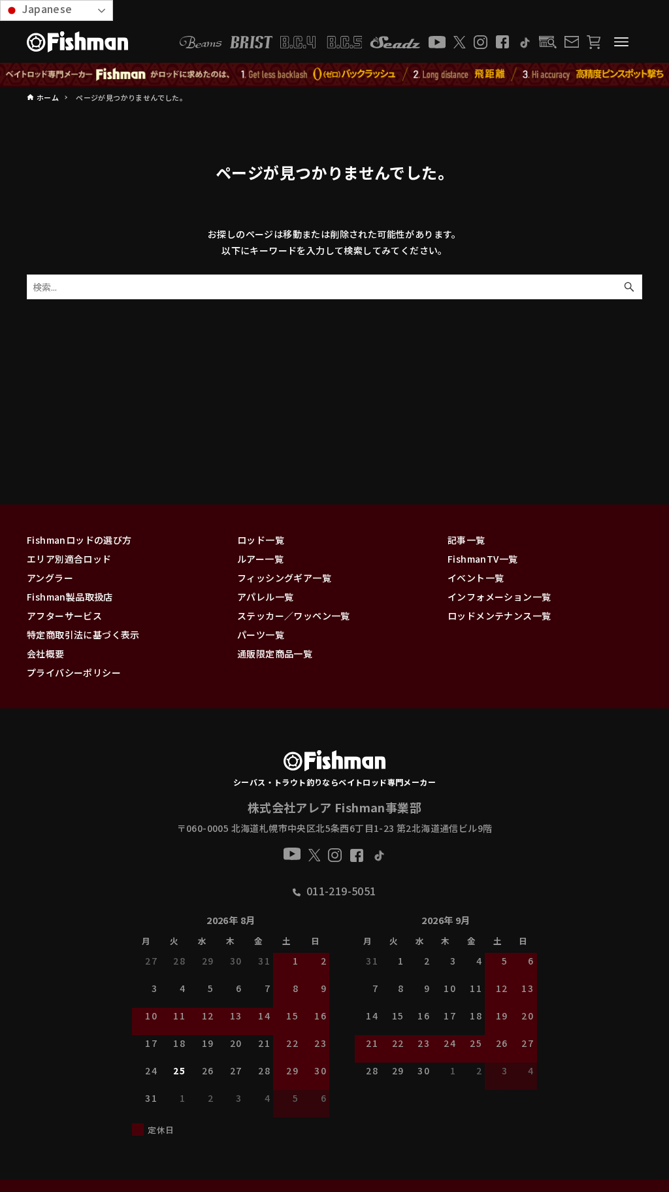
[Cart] (593, 42)
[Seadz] (395, 42)
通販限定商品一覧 (274, 653)
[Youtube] (437, 42)
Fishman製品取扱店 (70, 596)
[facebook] (502, 41)
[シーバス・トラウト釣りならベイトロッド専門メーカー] (334, 763)
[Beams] (200, 42)
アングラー (50, 577)
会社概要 (46, 653)
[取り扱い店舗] (548, 42)
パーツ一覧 (260, 634)
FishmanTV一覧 (482, 558)
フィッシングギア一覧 (284, 577)
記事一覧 (466, 539)
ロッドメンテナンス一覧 (499, 615)
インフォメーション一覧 (499, 596)
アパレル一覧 (265, 596)
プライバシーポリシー (74, 672)
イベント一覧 (476, 577)
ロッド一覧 (260, 539)
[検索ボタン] (629, 286)
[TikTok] (524, 42)
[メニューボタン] (621, 42)
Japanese (46, 8)
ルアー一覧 (260, 558)
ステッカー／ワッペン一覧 (293, 615)
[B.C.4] (321, 42)
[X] (459, 42)
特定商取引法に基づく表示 (83, 634)
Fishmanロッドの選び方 (79, 539)
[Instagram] (480, 42)
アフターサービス (64, 615)
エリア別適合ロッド (69, 558)
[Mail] (571, 42)
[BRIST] (251, 42)
